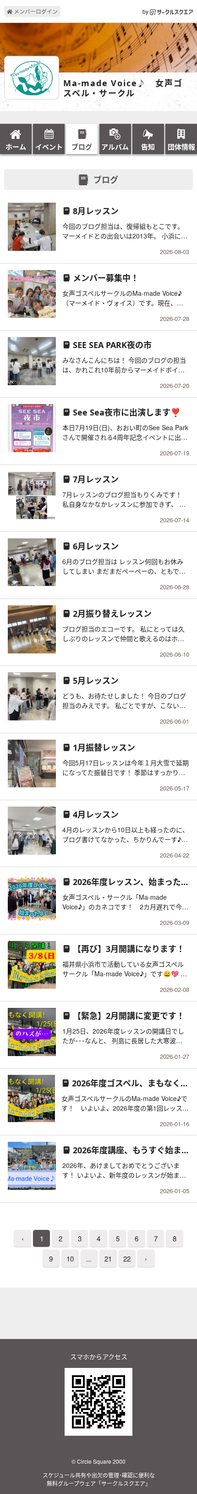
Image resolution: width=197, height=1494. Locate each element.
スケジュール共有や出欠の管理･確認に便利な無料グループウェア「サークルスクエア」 (99, 1479)
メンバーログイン (35, 11)
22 (127, 1258)
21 (108, 1258)
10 (70, 1258)
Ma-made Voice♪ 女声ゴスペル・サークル (122, 88)
